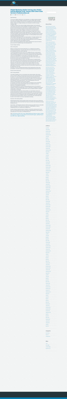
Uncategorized (48, 336)
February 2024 (48, 162)
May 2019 (47, 257)
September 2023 (48, 170)
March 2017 (47, 302)
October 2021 (48, 208)
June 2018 (47, 276)
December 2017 (48, 286)
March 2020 (47, 240)
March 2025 (47, 139)
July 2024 (47, 153)
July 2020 (47, 233)
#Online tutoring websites (22, 114)
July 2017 (47, 295)
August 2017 (47, 293)
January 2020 (48, 244)
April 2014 (47, 326)
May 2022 (47, 196)
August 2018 (47, 273)
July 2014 (47, 324)
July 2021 (47, 213)
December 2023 (48, 165)
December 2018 (48, 266)
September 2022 (48, 191)
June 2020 (47, 235)
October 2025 (48, 133)
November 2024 (48, 146)
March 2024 (47, 160)
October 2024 (48, 148)
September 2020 (48, 230)
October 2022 (48, 189)
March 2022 (47, 199)
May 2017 (47, 298)
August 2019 (47, 252)
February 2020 (48, 242)
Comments (48, 346)
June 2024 (47, 155)
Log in (47, 343)
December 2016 (48, 307)
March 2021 (47, 220)
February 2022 (48, 201)
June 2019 (47, 256)
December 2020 (48, 225)
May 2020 (47, 237)
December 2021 (48, 204)
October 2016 (48, 310)
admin (25, 14)
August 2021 (47, 211)
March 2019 (47, 261)
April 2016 (47, 315)
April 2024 (47, 158)
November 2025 (48, 131)
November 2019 (48, 247)
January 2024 (48, 163)
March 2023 (47, 180)
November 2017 (48, 288)
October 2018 (48, 269)
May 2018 (47, 278)
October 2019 (48, 249)
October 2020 (48, 228)
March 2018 (47, 281)
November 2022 (48, 187)
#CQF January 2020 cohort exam (19, 113)
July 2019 (47, 254)
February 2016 (48, 319)
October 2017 (48, 290)
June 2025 (47, 136)
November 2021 (48, 206)
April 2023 (47, 179)
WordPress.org (48, 348)
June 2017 (47, 297)
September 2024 (48, 150)
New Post (12, 14)
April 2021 (47, 218)
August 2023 (47, 172)
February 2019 (48, 262)
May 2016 (47, 314)
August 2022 (47, 192)
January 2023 (48, 184)
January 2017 (48, 305)
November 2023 (48, 167)
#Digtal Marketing (29, 113)
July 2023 (47, 174)
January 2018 (48, 285)
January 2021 (48, 223)
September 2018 (48, 271)
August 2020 (47, 232)
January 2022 (48, 203)
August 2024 (47, 151)
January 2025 (48, 143)
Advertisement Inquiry (31, 114)
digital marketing (21, 115)
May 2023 (47, 177)
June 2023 (47, 175)
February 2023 (48, 182)
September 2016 (48, 312)
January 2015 (48, 322)
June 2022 (47, 194)
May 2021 (47, 216)
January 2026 (48, 129)
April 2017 (47, 300)
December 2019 (48, 245)
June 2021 (47, 215)
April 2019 (47, 259)
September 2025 (48, 134)
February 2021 (48, 221)
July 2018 (47, 274)
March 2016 (47, 317)
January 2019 (48, 264)
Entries (47, 345)
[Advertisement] (51, 369)
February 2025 (48, 141)
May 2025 (47, 138)
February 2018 (48, 283)
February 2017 (48, 303)
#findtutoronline (36, 113)
